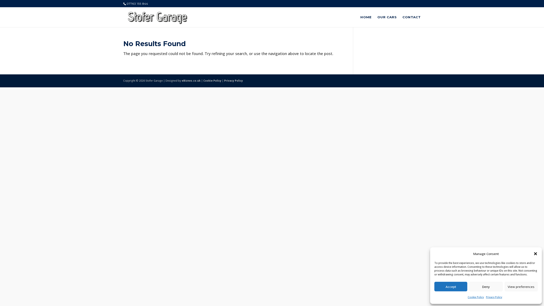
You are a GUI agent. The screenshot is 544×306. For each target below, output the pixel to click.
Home (366, 17)
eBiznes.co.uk (191, 80)
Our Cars (387, 17)
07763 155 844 (137, 3)
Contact (411, 17)
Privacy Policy (494, 297)
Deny (486, 287)
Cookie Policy (476, 297)
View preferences (521, 287)
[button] (535, 254)
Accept (451, 287)
